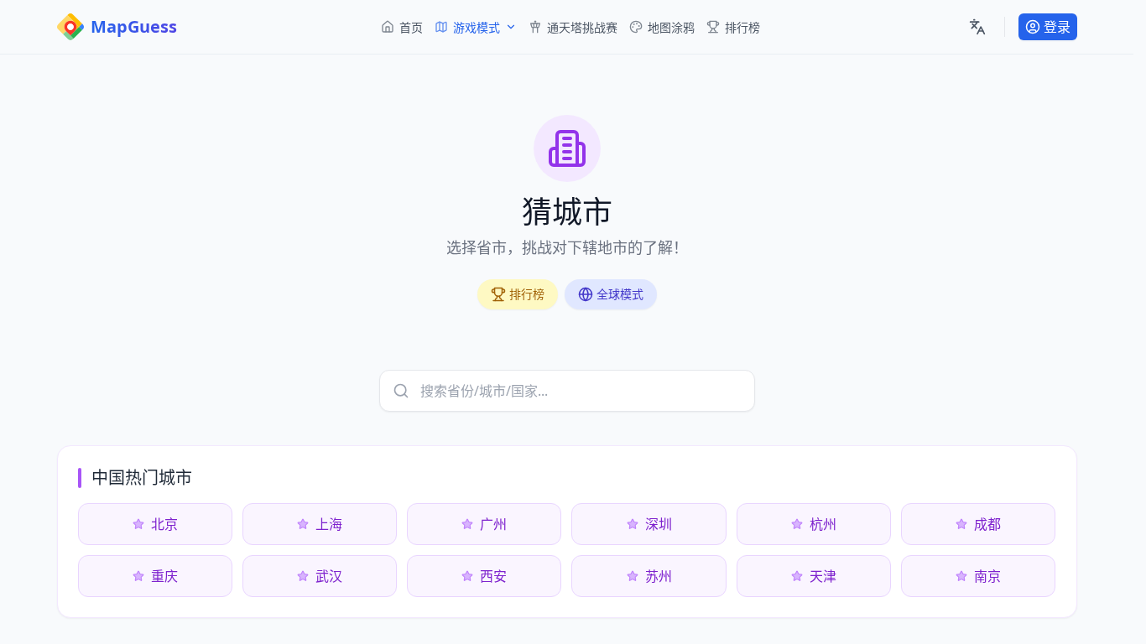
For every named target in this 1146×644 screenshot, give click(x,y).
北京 (164, 524)
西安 (493, 576)
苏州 (658, 576)
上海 (328, 524)
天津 (823, 576)
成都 (987, 524)
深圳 (658, 524)
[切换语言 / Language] (977, 26)
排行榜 (526, 294)
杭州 (823, 524)
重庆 (164, 576)
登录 (1057, 27)
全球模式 (619, 294)
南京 (987, 576)
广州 (493, 524)
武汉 (328, 576)
